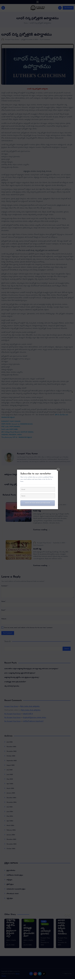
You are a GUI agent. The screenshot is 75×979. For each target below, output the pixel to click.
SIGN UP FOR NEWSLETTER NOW (37, 503)
